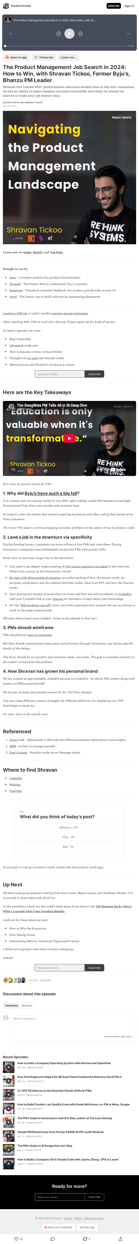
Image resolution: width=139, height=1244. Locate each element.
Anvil (13, 296)
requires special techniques (70, 313)
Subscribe (113, 5)
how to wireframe (40, 635)
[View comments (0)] (53, 1239)
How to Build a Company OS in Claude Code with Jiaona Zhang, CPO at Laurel (67, 1159)
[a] (9, 1067)
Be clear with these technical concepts (34, 577)
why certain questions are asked (86, 566)
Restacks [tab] (27, 1005)
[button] (10, 34)
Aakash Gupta (11, 102)
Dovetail (15, 284)
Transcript (46, 57)
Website (14, 784)
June (12, 277)
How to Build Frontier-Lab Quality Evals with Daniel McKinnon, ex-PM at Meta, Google (73, 1104)
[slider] (65, 46)
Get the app (87, 1227)
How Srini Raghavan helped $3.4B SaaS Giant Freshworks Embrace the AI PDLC (69, 1077)
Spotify (37, 252)
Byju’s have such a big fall (51, 493)
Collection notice (94, 1218)
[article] (69, 1067)
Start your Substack (60, 1227)
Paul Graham (18, 752)
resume (58, 599)
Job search (16, 345)
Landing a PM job (15, 313)
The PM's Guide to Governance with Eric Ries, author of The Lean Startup (64, 1118)
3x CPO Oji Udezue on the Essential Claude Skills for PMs (54, 1090)
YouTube (56, 252)
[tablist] (18, 1005)
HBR (12, 746)
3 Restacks (45, 980)
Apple (27, 252)
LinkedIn (125, 594)
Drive (13, 740)
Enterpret (16, 290)
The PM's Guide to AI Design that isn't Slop (44, 1145)
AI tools (32, 358)
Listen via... (68, 57)
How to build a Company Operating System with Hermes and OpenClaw (64, 1063)
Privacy (68, 1218)
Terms (78, 1218)
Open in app (18, 57)
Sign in (129, 6)
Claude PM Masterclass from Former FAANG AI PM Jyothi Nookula (60, 1132)
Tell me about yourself (35, 605)
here (100, 867)
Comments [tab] (11, 1005)
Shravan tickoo (33, 102)
